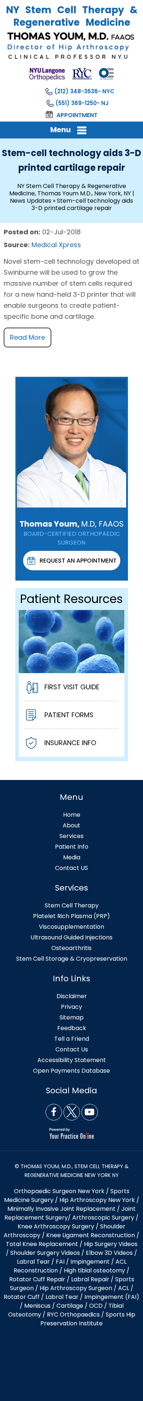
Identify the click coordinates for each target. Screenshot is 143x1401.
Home (71, 814)
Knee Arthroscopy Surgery (56, 1226)
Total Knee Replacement (42, 1244)
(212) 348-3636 (76, 91)
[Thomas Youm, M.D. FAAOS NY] (71, 45)
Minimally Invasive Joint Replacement (61, 1209)
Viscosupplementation (71, 926)
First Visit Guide (71, 687)
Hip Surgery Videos (111, 1244)
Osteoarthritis (71, 948)
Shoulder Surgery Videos (45, 1253)
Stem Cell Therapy (72, 905)
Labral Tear (61, 1297)
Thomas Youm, (71, 524)
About (71, 825)
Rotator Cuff (22, 1297)
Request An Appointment (78, 560)
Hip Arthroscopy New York (97, 1200)
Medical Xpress (56, 244)
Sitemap (71, 1017)
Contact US (71, 868)
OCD (96, 1305)
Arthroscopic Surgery (103, 1217)
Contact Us (71, 1049)
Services (71, 836)
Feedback (71, 1028)
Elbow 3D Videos (109, 1253)
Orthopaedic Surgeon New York (59, 1191)
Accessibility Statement (71, 1060)
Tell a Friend (71, 1038)
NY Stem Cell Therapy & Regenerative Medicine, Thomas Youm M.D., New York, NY (70, 190)
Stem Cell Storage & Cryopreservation (71, 958)
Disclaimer (71, 996)
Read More (27, 337)
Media (71, 857)
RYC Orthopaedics (73, 1314)
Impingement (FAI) (111, 1297)
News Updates (30, 200)
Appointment (77, 115)
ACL (123, 1288)
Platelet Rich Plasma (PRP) (71, 916)
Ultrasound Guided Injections (71, 937)
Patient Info (71, 846)
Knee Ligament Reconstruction (90, 1235)
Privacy (71, 1007)
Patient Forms (69, 714)
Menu (60, 129)
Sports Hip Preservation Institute (87, 1319)
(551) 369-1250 (76, 103)
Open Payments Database (71, 1070)
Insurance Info (70, 742)
